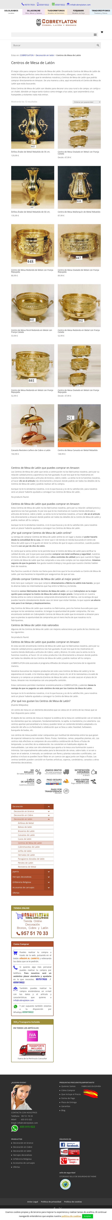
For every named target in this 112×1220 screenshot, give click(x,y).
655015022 (44, 4)
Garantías (65, 1106)
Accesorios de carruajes (24, 1163)
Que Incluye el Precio (71, 1094)
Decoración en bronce (23, 1143)
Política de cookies (73, 1201)
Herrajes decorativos (22, 1155)
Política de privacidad (51, 1201)
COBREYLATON (27, 55)
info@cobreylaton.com (80, 4)
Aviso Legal (32, 1201)
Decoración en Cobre (22, 1147)
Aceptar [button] (87, 1216)
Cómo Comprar (68, 1090)
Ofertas (16, 1167)
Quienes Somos (68, 1086)
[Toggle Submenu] (49, 806)
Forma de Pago (68, 1098)
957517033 (30, 4)
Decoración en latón (45, 55)
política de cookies (71, 1216)
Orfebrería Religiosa (22, 1159)
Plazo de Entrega (69, 1102)
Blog (63, 1110)
